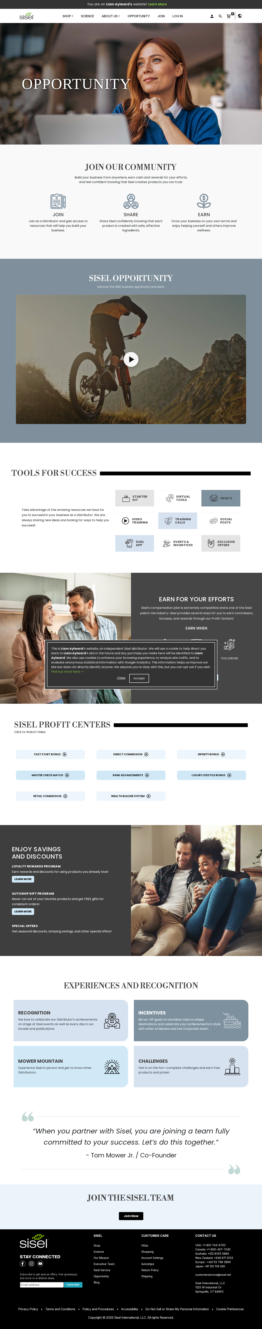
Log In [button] (177, 16)
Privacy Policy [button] (28, 1309)
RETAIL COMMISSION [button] (47, 796)
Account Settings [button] (152, 1258)
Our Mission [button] (101, 1258)
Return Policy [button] (150, 1270)
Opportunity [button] (139, 16)
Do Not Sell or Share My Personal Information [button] (177, 1309)
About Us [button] (110, 16)
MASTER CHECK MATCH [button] (47, 775)
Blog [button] (97, 1282)
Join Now (131, 1216)
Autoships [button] (147, 1264)
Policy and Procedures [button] (98, 1309)
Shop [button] (67, 16)
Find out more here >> (67, 671)
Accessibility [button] (129, 1309)
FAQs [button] (144, 1245)
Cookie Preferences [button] (230, 1309)
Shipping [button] (146, 1276)
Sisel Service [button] (102, 1270)
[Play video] (131, 359)
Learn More (23, 879)
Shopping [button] (147, 1251)
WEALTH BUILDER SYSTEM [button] (128, 796)
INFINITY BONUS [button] (208, 754)
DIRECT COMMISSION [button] (127, 754)
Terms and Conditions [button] (60, 1309)
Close (121, 678)
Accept (139, 678)
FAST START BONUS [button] (47, 754)
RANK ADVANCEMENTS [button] (128, 775)
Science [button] (87, 16)
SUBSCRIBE (73, 1284)
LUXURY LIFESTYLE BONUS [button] (208, 775)
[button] (27, 15)
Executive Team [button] (104, 1264)
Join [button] (161, 16)
